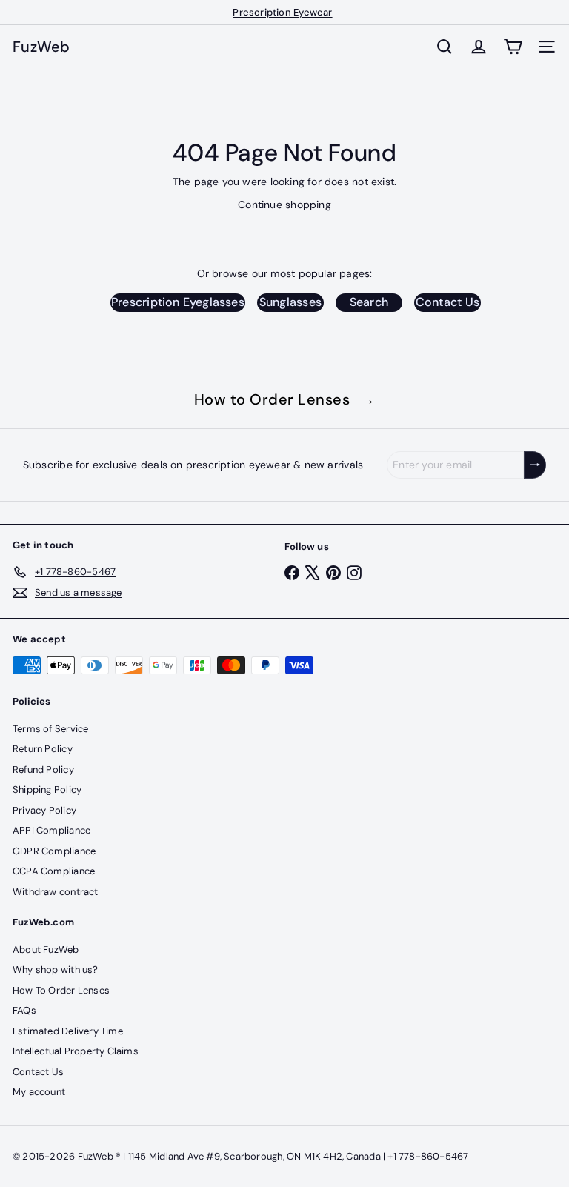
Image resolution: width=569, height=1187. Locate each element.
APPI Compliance (51, 830)
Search (369, 302)
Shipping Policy (47, 789)
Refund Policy (43, 769)
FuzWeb (41, 47)
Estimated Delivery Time (68, 1031)
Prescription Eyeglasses (177, 302)
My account (39, 1091)
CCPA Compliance (54, 871)
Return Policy (43, 748)
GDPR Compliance (54, 851)
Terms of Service (50, 728)
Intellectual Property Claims (76, 1051)
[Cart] (513, 46)
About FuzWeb (46, 949)
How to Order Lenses (285, 399)
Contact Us (447, 302)
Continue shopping (284, 204)
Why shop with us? (56, 969)
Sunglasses (290, 302)
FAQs (24, 1010)
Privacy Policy (44, 810)
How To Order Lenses (61, 990)
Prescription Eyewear (282, 12)
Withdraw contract (56, 891)
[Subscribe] (535, 465)
